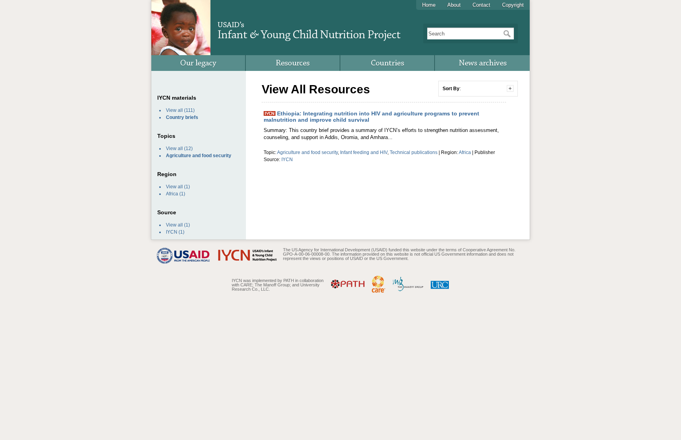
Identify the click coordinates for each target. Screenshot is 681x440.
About (454, 5)
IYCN (171, 232)
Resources (293, 63)
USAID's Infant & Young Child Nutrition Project (308, 28)
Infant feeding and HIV (363, 152)
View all (174, 110)
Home (428, 5)
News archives (482, 63)
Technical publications (413, 152)
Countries (387, 63)
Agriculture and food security (307, 152)
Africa (172, 194)
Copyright (513, 5)
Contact (481, 5)
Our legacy (198, 63)
